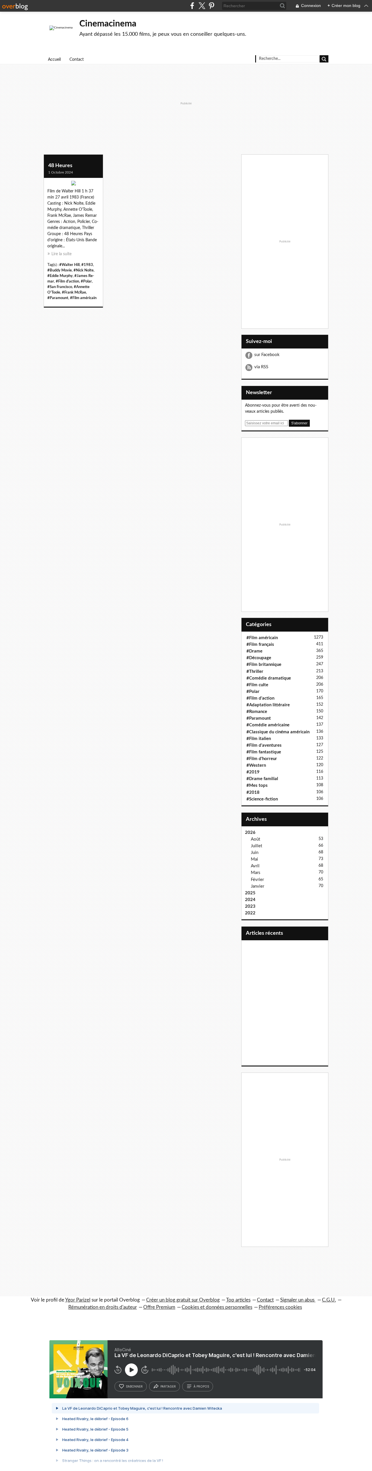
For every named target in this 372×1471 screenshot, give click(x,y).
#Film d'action (67, 281)
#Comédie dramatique (268, 678)
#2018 (253, 792)
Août (255, 839)
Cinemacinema (107, 23)
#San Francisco (59, 287)
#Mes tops (257, 785)
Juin (254, 852)
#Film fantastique (263, 752)
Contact (76, 60)
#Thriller (254, 671)
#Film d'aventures (264, 745)
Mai (254, 859)
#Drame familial (262, 779)
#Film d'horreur (261, 759)
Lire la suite (61, 254)
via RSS (261, 367)
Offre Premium (159, 1307)
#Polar (86, 281)
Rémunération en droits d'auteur (102, 1307)
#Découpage (258, 658)
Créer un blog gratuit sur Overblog (183, 1299)
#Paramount (57, 298)
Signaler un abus (298, 1299)
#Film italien (258, 739)
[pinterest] (211, 5)
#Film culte (257, 685)
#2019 (253, 772)
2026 (250, 832)
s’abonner (134, 1386)
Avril (255, 866)
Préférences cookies (280, 1307)
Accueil (54, 60)
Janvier (257, 886)
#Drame (254, 651)
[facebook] (192, 5)
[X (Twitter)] (201, 5)
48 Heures (60, 165)
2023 (250, 906)
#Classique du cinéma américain (278, 732)
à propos (201, 1386)
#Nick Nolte (84, 270)
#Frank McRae (74, 292)
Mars (255, 873)
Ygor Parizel (77, 1299)
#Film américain (83, 298)
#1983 (87, 265)
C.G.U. (329, 1299)
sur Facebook (267, 355)
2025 (250, 893)
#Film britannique (263, 664)
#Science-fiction (262, 799)
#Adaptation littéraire (268, 705)
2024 (250, 900)
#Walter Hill (69, 265)
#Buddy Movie (59, 270)
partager (168, 1386)
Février (257, 879)
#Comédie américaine (267, 725)
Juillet (256, 846)
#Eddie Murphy (60, 276)
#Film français (260, 644)
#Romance (256, 711)
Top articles (238, 1299)
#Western (256, 765)
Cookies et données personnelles (217, 1307)
